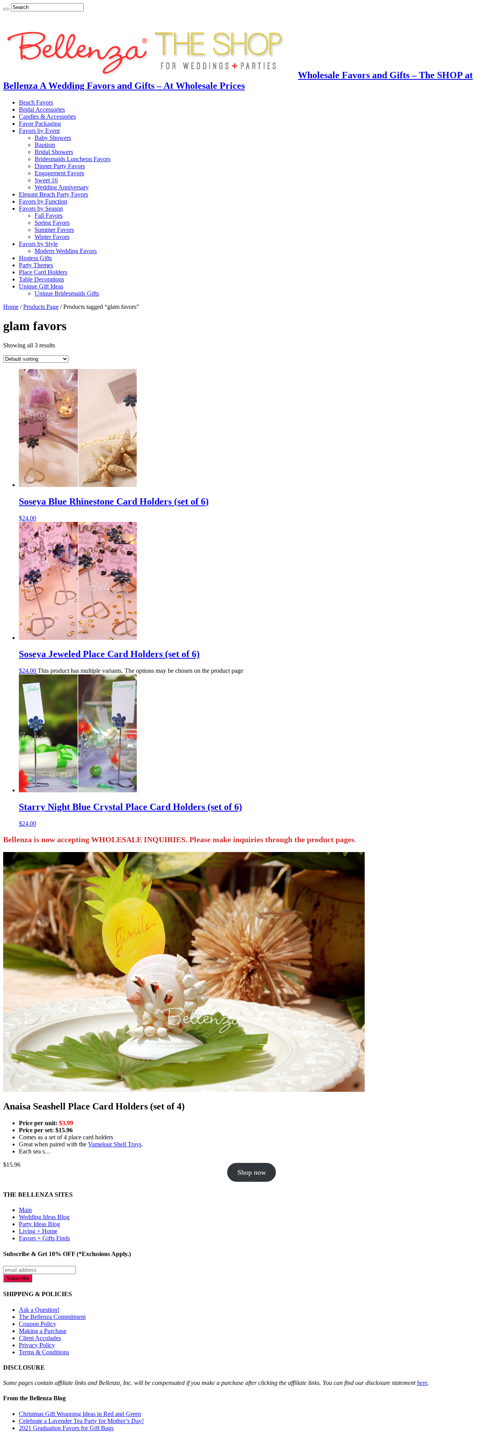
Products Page (41, 306)
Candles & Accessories (47, 116)
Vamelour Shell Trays (114, 1144)
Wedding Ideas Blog (44, 1217)
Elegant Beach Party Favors (53, 194)
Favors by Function (43, 201)
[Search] (6, 9)
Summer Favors (54, 229)
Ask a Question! (39, 1309)
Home (10, 306)
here (422, 1382)
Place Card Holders (43, 272)
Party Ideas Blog (39, 1224)
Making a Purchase (42, 1331)
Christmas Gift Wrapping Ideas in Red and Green (80, 1413)
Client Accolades (40, 1338)
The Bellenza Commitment (52, 1316)
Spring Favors (52, 222)
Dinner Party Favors (60, 166)
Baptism (45, 144)
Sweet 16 (46, 180)
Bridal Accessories (42, 109)
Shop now (251, 1172)
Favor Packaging (40, 123)
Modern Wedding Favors (66, 251)
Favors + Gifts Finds (44, 1238)
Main (25, 1210)
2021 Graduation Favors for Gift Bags (66, 1428)
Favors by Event (39, 130)
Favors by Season (41, 208)
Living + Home (38, 1231)
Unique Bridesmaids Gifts (67, 293)
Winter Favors (52, 236)
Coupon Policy (37, 1323)
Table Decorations (41, 279)
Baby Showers (53, 137)
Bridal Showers (54, 152)
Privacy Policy (37, 1345)
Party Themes (36, 265)
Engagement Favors (59, 173)
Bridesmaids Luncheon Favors (72, 159)
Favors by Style (38, 244)
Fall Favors (48, 215)
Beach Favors (36, 102)
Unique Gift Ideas (41, 286)
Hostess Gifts (35, 258)
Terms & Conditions (44, 1352)
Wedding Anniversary (62, 187)
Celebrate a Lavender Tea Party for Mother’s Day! (81, 1421)
